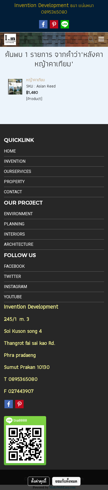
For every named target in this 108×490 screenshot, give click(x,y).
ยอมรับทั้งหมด (66, 481)
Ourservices (17, 171)
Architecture (18, 244)
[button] (89, 39)
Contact (13, 191)
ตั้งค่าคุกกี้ (38, 481)
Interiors (14, 234)
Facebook (14, 266)
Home (10, 151)
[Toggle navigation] (101, 39)
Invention (14, 161)
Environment (18, 213)
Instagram (15, 286)
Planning (14, 223)
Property (14, 181)
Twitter (12, 276)
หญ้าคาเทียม (35, 80)
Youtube (13, 296)
